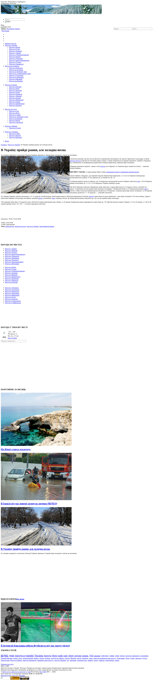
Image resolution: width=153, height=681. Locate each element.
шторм (97, 656)
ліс (68, 660)
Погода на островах (16, 70)
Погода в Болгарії (15, 90)
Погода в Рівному (11, 251)
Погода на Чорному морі (18, 72)
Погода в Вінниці (11, 275)
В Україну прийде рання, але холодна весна (25, 549)
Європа (101, 660)
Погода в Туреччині (16, 75)
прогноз (138, 658)
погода (103, 166)
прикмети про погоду (45, 660)
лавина (90, 660)
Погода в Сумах (10, 269)
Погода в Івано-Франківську (19, 60)
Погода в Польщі (15, 87)
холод (96, 660)
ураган (67, 658)
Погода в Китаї (14, 120)
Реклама (22, 675)
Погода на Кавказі (15, 119)
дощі (117, 656)
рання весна (9, 226)
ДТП (91, 656)
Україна (38, 655)
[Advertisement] (76, 211)
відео (4, 655)
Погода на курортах (12, 66)
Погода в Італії (14, 92)
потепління (109, 660)
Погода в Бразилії (15, 137)
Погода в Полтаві (11, 282)
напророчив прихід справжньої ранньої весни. (122, 172)
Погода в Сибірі (15, 115)
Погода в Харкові (15, 51)
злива (111, 656)
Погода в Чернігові (12, 278)
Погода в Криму (15, 57)
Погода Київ (12, 338)
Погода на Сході (11, 109)
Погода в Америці (11, 132)
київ (60, 655)
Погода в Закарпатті (16, 64)
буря (127, 658)
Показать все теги (7, 664)
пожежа (85, 658)
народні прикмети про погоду (104, 658)
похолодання (28, 658)
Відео (7, 141)
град (20, 658)
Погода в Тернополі (12, 256)
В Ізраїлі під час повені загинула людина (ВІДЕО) (29, 503)
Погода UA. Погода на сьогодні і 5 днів (16, 672)
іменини (73, 660)
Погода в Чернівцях (12, 258)
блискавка (121, 658)
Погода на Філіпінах (16, 77)
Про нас (15, 675)
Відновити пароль (13, 29)
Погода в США (14, 134)
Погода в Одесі (14, 49)
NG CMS (42, 672)
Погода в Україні (11, 45)
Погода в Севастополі (13, 301)
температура (82, 660)
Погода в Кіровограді (12, 277)
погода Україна (60, 660)
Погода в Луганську (12, 290)
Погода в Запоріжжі (12, 293)
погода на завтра (57, 658)
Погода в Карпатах (16, 68)
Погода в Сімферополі (13, 303)
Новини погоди (10, 43)
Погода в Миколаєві (12, 295)
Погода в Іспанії (15, 98)
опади (40, 198)
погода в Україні (33, 226)
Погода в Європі (11, 85)
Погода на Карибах (16, 81)
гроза (122, 656)
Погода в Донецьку (16, 58)
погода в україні (24, 655)
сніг (138, 181)
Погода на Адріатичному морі (20, 73)
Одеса (144, 658)
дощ (145, 189)
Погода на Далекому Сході (18, 117)
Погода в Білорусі (15, 105)
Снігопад (105, 656)
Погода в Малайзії (15, 79)
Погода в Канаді (15, 135)
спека (15, 658)
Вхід (2, 25)
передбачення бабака (46, 226)
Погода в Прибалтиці (16, 104)
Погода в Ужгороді (12, 260)
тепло (41, 658)
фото (54, 655)
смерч (117, 660)
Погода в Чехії (14, 89)
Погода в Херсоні (11, 299)
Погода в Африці (11, 126)
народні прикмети (29, 660)
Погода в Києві (14, 47)
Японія (73, 658)
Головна (4, 145)
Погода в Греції (14, 102)
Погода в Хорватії (15, 94)
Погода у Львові (15, 53)
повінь (85, 655)
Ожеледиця (5, 660)
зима (91, 658)
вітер (71, 655)
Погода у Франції (15, 96)
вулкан (47, 658)
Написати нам (6, 675)
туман (132, 658)
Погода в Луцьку (15, 62)
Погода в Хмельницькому (14, 262)
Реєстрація (5, 31)
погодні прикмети (132, 656)
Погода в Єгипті (15, 128)
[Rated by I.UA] (5, 679)
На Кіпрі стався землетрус (16, 449)
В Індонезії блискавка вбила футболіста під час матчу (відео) (35, 645)
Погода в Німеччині (16, 100)
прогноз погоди (75, 161)
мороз (36, 658)
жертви (78, 655)
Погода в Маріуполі (12, 291)
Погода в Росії (14, 113)
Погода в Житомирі (12, 264)
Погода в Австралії (16, 122)
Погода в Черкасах (11, 280)
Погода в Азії (14, 111)
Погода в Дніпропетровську (19, 55)
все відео (20, 599)
